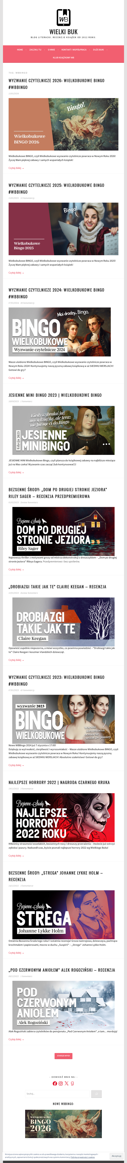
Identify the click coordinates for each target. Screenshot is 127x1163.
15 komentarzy (27, 198)
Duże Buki (98, 50)
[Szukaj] (96, 1094)
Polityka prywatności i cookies (83, 1157)
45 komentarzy (27, 690)
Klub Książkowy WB (63, 58)
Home (20, 50)
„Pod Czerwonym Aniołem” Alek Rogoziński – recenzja (62, 970)
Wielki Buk (63, 31)
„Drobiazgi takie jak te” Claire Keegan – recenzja (57, 586)
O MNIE (51, 50)
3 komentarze (27, 789)
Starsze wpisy (63, 1056)
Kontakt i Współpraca (74, 50)
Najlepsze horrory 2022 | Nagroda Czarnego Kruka (59, 782)
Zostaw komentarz (29, 502)
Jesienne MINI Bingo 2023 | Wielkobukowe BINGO (55, 395)
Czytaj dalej (16, 168)
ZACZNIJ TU (35, 50)
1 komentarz (26, 401)
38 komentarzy (27, 303)
